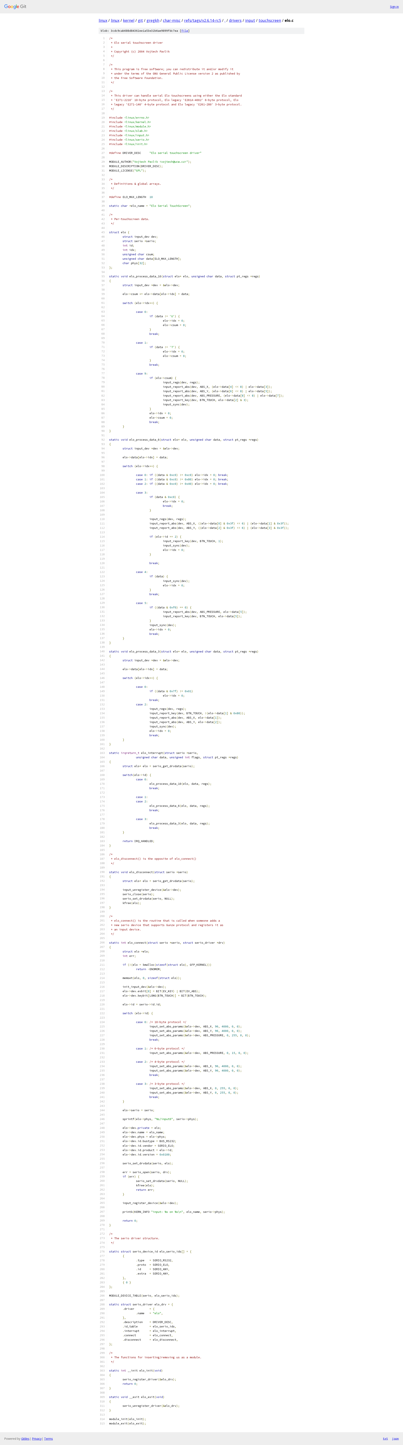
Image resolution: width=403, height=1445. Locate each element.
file (184, 31)
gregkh (153, 20)
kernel (128, 20)
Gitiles (25, 1439)
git (140, 20)
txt (385, 1438)
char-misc (172, 20)
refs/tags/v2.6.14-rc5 (202, 20)
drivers (235, 20)
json (395, 1438)
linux (103, 20)
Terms (48, 1439)
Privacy (37, 1439)
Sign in (394, 7)
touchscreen (270, 20)
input (250, 20)
